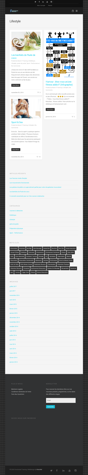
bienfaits (54, 248)
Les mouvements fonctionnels (19, 183)
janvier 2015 (13, 313)
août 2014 (13, 331)
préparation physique (63, 264)
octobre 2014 (14, 326)
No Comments (15, 66)
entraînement (40, 252)
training (17, 272)
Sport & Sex (17, 122)
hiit (46, 256)
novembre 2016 (14, 295)
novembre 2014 (14, 322)
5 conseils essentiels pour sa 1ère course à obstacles (27, 196)
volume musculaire (42, 272)
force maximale (19, 256)
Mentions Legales (17, 389)
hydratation (52, 256)
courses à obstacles (16, 211)
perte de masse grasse (66, 260)
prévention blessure (16, 268)
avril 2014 (13, 349)
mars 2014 (13, 353)
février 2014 (13, 357)
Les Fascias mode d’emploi (18, 178)
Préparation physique (16, 228)
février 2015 (13, 309)
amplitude (22, 248)
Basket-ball (46, 248)
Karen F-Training (23, 61)
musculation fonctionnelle (26, 260)
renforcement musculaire (38, 268)
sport (11, 272)
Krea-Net (39, 469)
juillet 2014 (13, 335)
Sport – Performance (16, 233)
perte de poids (21, 63)
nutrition (45, 260)
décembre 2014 (15, 317)
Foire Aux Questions (17, 394)
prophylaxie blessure (40, 264)
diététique (24, 252)
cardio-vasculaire (71, 248)
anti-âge (29, 248)
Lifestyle (13, 63)
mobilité (69, 256)
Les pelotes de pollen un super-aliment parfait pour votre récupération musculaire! (35, 187)
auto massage (37, 248)
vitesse (33, 272)
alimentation (13, 248)
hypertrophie (61, 256)
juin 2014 (12, 340)
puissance (26, 268)
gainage (41, 256)
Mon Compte (41, 5)
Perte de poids (14, 264)
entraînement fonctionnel (52, 252)
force (11, 256)
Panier (50, 5)
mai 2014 (13, 344)
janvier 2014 (13, 362)
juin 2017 (12, 291)
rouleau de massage (53, 268)
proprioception (51, 264)
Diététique (32, 61)
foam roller (70, 252)
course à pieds (14, 252)
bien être (61, 248)
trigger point (25, 272)
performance (53, 260)
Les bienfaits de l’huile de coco (19, 191)
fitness (63, 252)
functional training (31, 256)
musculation (13, 260)
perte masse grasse (26, 264)
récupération (65, 268)
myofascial (38, 260)
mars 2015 (13, 304)
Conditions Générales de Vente (21, 391)
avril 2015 (13, 300)
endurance (31, 252)
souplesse (73, 268)
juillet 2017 (13, 286)
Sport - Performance (33, 63)
